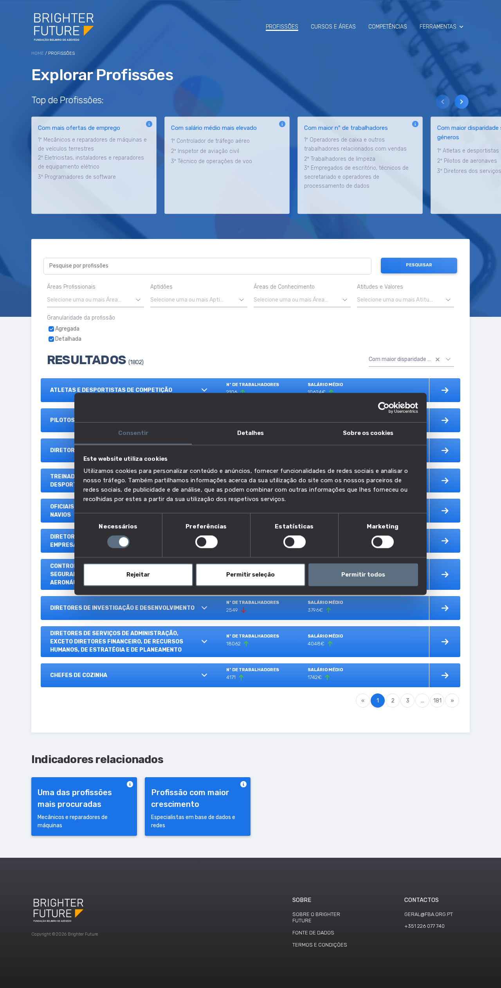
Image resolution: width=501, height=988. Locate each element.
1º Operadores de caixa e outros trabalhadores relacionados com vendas (355, 144)
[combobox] (95, 300)
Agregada (66, 328)
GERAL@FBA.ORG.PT (428, 914)
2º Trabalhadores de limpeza (339, 159)
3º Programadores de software (77, 177)
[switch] (206, 542)
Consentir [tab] (133, 433)
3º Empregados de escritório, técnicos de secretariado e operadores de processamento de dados (356, 177)
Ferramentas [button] (438, 26)
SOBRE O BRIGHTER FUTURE (316, 917)
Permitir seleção (250, 574)
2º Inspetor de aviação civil (205, 151)
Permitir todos (363, 574)
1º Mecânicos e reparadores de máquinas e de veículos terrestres (92, 144)
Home (37, 53)
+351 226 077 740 (424, 926)
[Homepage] (64, 26)
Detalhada (67, 339)
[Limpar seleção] (437, 359)
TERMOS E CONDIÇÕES (319, 945)
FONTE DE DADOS (313, 933)
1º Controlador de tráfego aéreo (210, 141)
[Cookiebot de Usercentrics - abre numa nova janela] (384, 407)
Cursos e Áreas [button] (333, 26)
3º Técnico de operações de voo (211, 161)
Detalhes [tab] (250, 433)
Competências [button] (387, 26)
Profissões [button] (282, 26)
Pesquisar (419, 265)
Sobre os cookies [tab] (368, 433)
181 (437, 700)
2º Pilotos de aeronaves (467, 161)
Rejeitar (138, 574)
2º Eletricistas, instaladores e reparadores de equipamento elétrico (91, 162)
